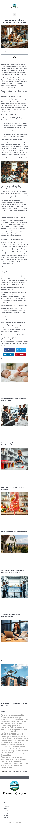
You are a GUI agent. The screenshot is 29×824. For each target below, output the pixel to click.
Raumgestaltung (7, 751)
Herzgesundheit (4, 736)
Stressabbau (6, 755)
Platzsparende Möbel (19, 746)
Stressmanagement (5, 759)
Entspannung (20, 727)
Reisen (6, 810)
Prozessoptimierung (5, 748)
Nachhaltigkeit (14, 742)
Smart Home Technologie (19, 753)
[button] (14, 14)
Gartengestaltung (5, 732)
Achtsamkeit (6, 715)
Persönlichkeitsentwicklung (7, 746)
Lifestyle (6, 806)
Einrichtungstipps (6, 725)
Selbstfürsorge (21, 751)
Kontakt (6, 815)
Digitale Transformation (18, 721)
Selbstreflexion (7, 753)
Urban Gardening (17, 763)
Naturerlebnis (5, 744)
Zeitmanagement (7, 767)
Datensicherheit (24, 719)
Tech (5, 812)
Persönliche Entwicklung (17, 745)
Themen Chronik (8, 801)
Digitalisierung (5, 723)
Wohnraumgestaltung (14, 765)
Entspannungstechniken (14, 729)
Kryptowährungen (21, 736)
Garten (6, 804)
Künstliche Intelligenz (12, 738)
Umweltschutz (6, 763)
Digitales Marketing (5, 721)
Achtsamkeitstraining (13, 717)
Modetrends (12, 740)
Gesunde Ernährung (9, 733)
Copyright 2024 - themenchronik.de (14, 822)
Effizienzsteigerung (17, 723)
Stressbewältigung (11, 757)
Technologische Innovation (17, 759)
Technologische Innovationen (11, 761)
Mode (5, 808)
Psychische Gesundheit (15, 748)
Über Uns (6, 813)
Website (6, 817)
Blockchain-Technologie (11, 719)
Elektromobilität (16, 725)
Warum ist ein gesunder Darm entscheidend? (14, 531)
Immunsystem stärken (12, 736)
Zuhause (4, 771)
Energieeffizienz (8, 727)
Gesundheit (17, 734)
